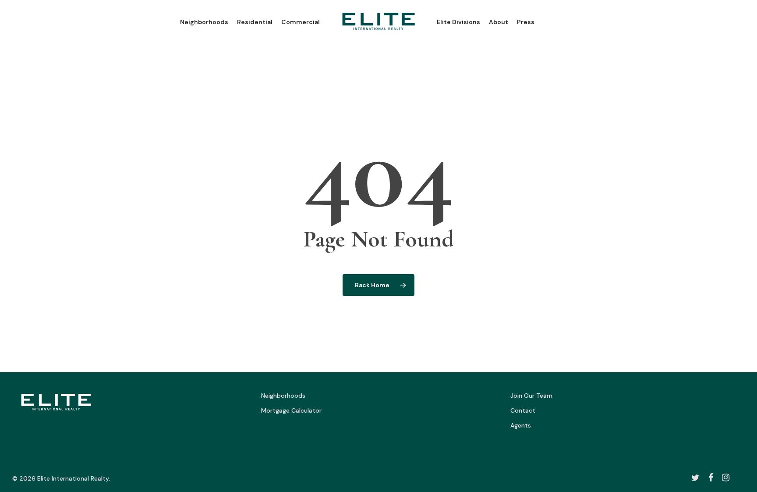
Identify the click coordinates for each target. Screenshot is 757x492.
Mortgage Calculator (291, 410)
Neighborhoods (283, 395)
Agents (520, 425)
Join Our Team (531, 395)
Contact (522, 410)
